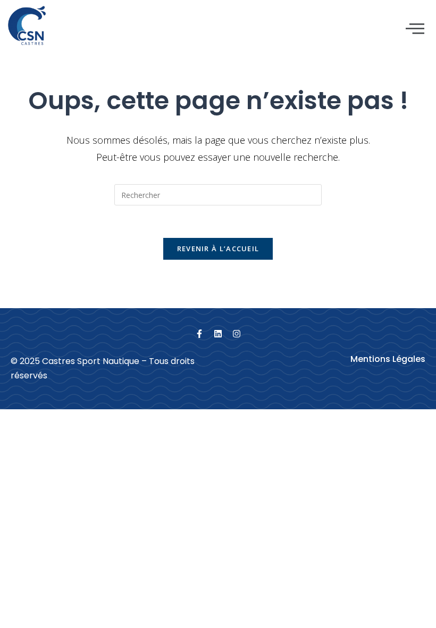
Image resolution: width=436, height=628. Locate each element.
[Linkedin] (218, 333)
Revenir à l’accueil (218, 248)
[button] (415, 28)
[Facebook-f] (199, 333)
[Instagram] (236, 333)
